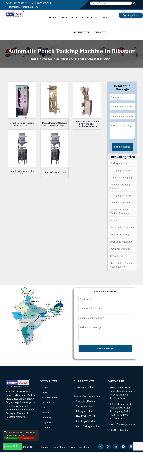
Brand (45, 412)
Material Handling (119, 234)
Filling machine (84, 411)
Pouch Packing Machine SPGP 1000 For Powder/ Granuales (87, 124)
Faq (44, 407)
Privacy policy (30, 435)
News (104, 17)
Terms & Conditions (79, 447)
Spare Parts (116, 256)
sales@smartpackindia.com (23, 6)
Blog (44, 392)
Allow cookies (11, 438)
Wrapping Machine (120, 170)
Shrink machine (84, 406)
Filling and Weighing (121, 177)
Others (113, 220)
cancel (26, 438)
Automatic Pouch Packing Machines (119, 211)
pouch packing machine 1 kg (22, 172)
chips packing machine (54, 172)
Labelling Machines (120, 202)
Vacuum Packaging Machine (120, 186)
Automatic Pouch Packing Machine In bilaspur (83, 58)
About (63, 17)
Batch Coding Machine (122, 227)
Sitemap (46, 427)
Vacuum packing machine (87, 396)
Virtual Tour (81, 32)
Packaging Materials (121, 241)
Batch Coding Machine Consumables (122, 265)
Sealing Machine (119, 163)
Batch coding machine (88, 426)
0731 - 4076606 (119, 430)
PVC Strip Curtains (120, 248)
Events (46, 387)
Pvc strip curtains (85, 421)
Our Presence (49, 397)
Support (92, 17)
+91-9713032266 (17, 3)
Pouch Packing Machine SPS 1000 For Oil (22, 124)
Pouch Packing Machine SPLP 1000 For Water (54, 124)
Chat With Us (14, 446)
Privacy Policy (59, 447)
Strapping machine (86, 401)
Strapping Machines (120, 195)
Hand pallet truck (85, 416)
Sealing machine (84, 387)
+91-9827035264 (41, 3)
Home (52, 17)
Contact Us (100, 32)
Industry (46, 417)
